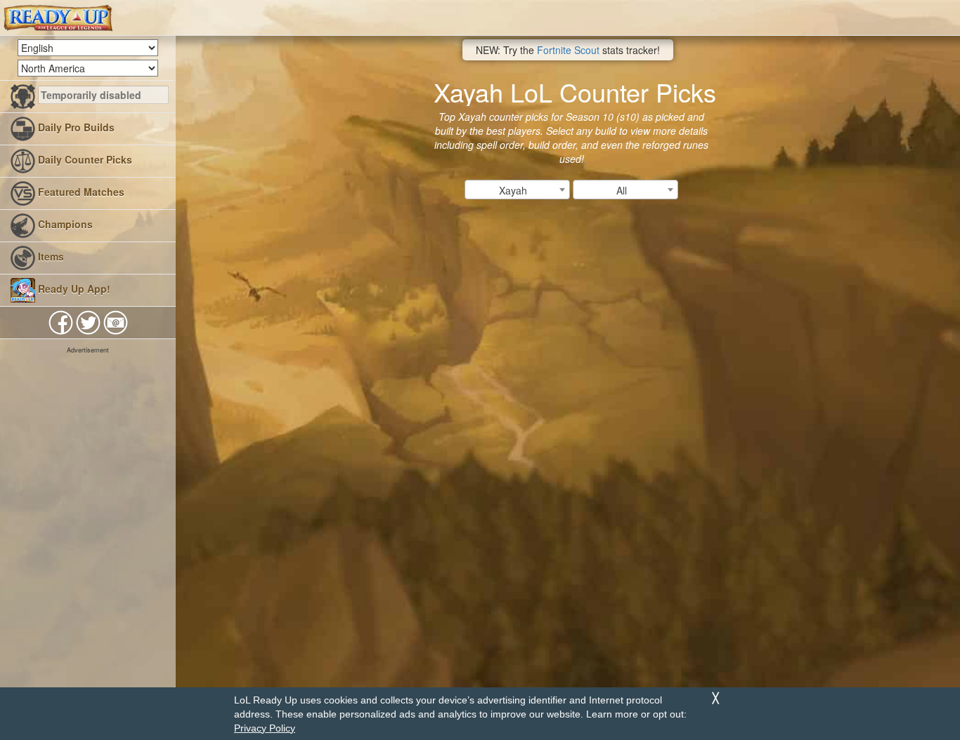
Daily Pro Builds (75, 127)
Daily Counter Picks (83, 159)
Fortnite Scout (568, 50)
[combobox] (517, 189)
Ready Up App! (72, 289)
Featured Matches (79, 192)
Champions (64, 224)
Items (49, 256)
